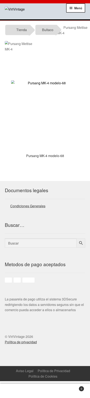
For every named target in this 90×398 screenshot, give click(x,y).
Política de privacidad (21, 342)
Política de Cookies (42, 376)
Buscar (56, 391)
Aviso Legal (24, 370)
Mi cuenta (34, 391)
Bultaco (47, 29)
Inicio (11, 391)
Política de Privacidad (54, 370)
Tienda (21, 29)
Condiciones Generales (27, 206)
